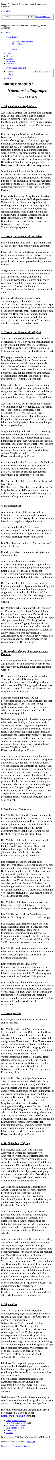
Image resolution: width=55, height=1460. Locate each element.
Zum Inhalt (5, 11)
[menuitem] (22, 42)
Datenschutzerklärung (13, 1415)
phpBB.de (30, 1442)
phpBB (15, 1437)
